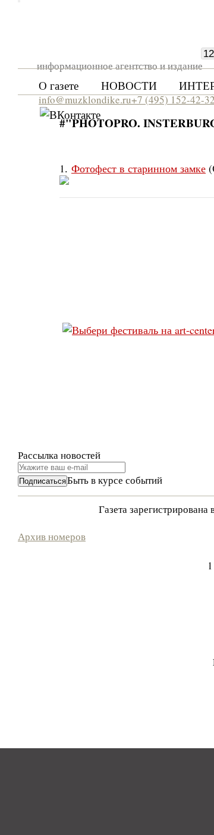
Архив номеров (52, 536)
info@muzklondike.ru (85, 99)
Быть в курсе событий (114, 480)
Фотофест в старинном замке (138, 168)
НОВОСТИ (129, 85)
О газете (58, 85)
